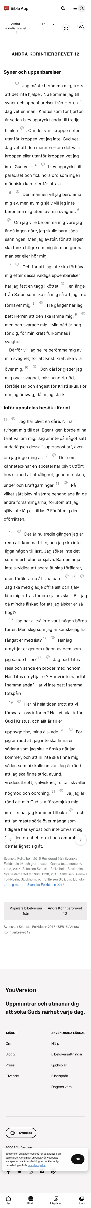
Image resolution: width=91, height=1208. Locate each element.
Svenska (10, 927)
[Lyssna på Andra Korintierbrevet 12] (66, 28)
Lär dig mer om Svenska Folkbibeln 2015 (34, 884)
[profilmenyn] (78, 8)
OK (78, 1159)
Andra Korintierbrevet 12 (15, 28)
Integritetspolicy (37, 1165)
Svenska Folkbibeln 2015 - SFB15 (43, 927)
